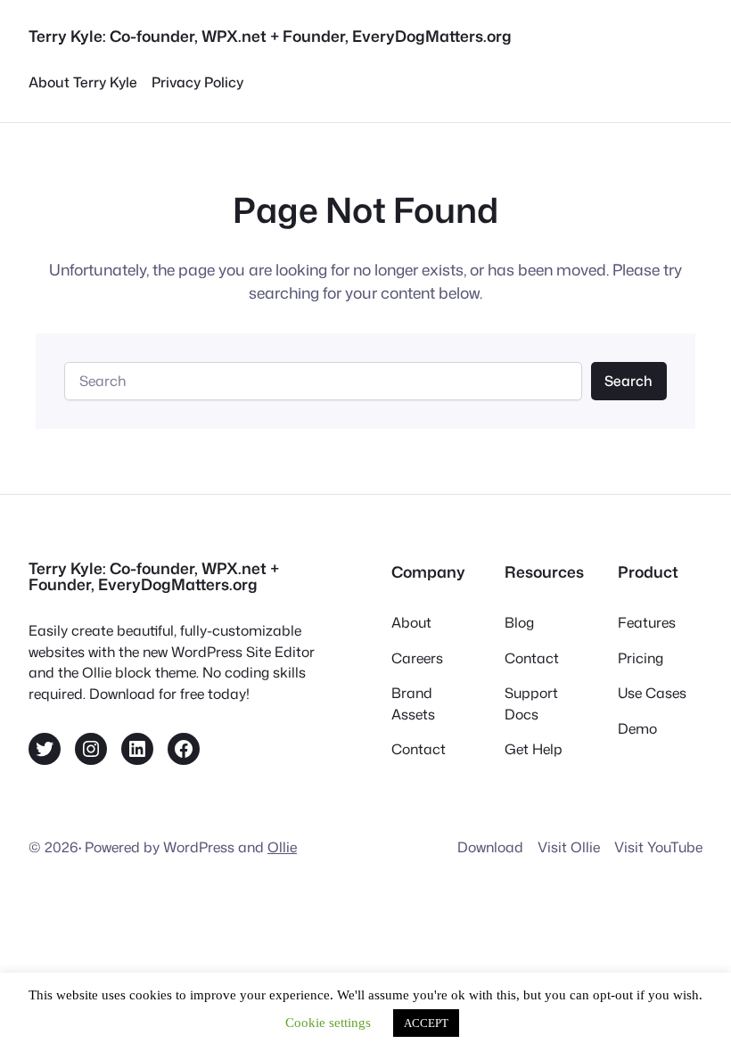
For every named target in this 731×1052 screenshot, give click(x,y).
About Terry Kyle (83, 82)
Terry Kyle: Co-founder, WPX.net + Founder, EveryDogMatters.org (270, 36)
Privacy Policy (197, 82)
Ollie (282, 847)
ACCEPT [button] (426, 1023)
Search (628, 380)
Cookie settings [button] (328, 1022)
